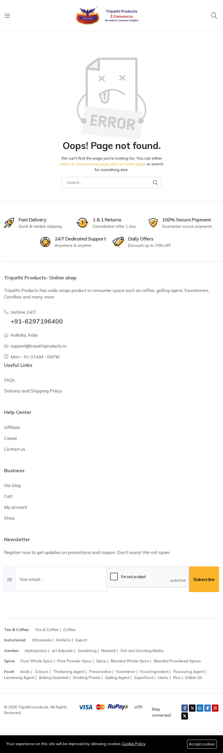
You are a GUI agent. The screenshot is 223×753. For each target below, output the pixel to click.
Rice (177, 677)
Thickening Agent (68, 671)
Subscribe (204, 579)
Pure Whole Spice (36, 661)
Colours (41, 671)
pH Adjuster (62, 650)
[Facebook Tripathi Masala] (207, 708)
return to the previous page (84, 163)
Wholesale (41, 640)
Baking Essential (53, 677)
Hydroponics (36, 650)
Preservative (100, 671)
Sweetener (125, 671)
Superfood (143, 677)
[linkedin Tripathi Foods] (200, 708)
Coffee (69, 629)
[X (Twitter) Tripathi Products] (192, 708)
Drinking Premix (86, 677)
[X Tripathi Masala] (184, 716)
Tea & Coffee (46, 629)
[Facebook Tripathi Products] (184, 708)
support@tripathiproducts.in (38, 346)
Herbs (163, 677)
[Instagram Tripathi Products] (215, 708)
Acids (25, 671)
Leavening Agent (19, 677)
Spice (101, 661)
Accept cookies (202, 744)
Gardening (87, 650)
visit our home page (127, 163)
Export (81, 640)
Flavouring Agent (189, 671)
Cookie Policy (133, 743)
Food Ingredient (154, 671)
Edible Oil (193, 677)
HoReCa (63, 640)
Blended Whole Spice (130, 661)
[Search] (215, 15)
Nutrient (108, 650)
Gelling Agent (117, 677)
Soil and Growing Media (141, 650)
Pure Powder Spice (74, 661)
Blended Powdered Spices (177, 661)
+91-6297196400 (37, 321)
